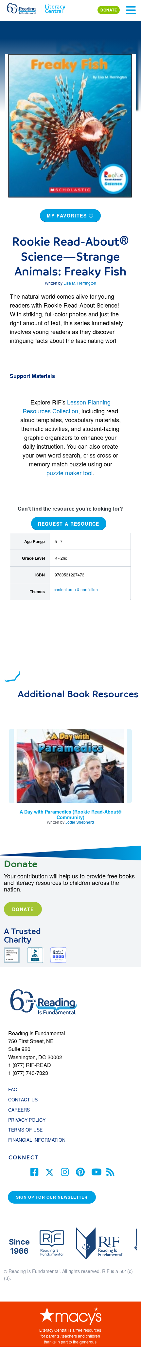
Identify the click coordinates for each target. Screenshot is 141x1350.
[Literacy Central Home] (55, 7)
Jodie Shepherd (79, 822)
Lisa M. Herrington (79, 283)
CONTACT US (25, 1099)
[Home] (25, 7)
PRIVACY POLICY (26, 1119)
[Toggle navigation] (131, 10)
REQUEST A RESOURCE (68, 523)
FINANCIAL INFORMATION (36, 1139)
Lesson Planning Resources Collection (67, 406)
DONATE (108, 10)
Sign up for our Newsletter (52, 1197)
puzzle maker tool (69, 472)
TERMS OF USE (28, 1129)
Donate (23, 909)
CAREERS (19, 1109)
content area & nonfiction (76, 589)
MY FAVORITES (68, 215)
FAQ (12, 1089)
